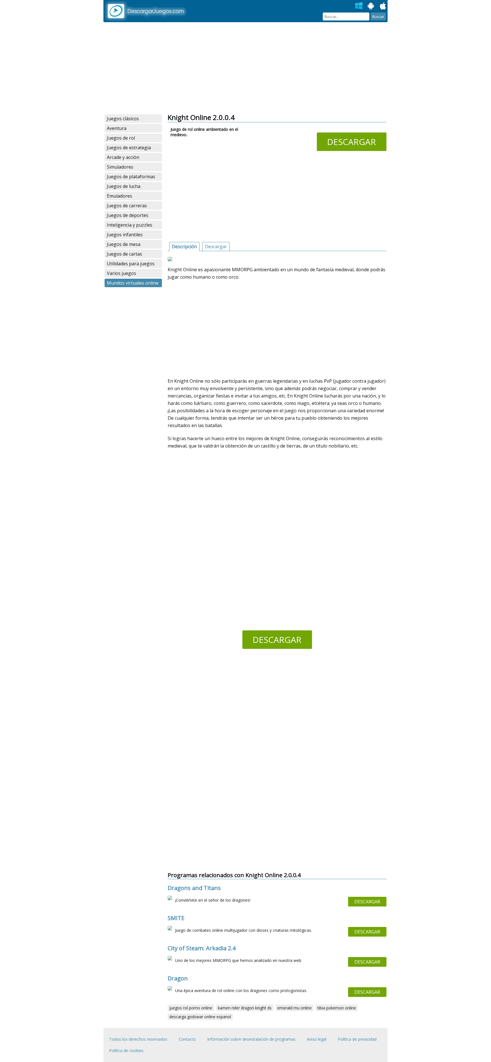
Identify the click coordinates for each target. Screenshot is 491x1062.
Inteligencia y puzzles (129, 225)
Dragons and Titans (194, 888)
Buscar (378, 16)
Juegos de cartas (124, 254)
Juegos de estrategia (129, 147)
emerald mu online (294, 1008)
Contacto (187, 1039)
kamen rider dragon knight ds (245, 1008)
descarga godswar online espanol (200, 1016)
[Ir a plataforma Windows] (359, 6)
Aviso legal (316, 1039)
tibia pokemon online (336, 1008)
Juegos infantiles (125, 234)
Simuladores (120, 167)
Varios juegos (121, 273)
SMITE (176, 918)
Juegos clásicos (123, 118)
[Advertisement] (245, 68)
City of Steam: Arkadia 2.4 (202, 948)
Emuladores (119, 196)
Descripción (184, 246)
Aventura (116, 128)
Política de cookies (126, 1050)
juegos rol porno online (190, 1008)
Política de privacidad (357, 1039)
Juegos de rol (121, 138)
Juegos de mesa (123, 244)
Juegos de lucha (123, 186)
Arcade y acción (123, 157)
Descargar (351, 142)
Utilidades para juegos (131, 263)
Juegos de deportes (127, 215)
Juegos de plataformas (131, 176)
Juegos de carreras (127, 205)
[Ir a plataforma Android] (371, 6)
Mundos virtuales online (133, 283)
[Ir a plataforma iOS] (383, 6)
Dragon (178, 978)
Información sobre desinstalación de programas (251, 1039)
